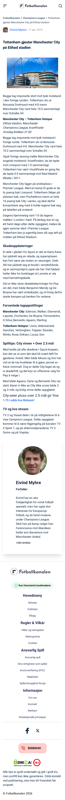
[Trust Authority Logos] (42, 762)
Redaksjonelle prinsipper (32, 717)
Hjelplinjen (32, 677)
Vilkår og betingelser (32, 630)
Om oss (32, 698)
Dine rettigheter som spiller (32, 664)
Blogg (32, 616)
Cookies (32, 643)
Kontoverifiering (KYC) (32, 670)
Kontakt (32, 704)
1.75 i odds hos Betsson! (18, 400)
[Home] (32, 571)
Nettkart (32, 711)
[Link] (27, 731)
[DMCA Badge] (23, 762)
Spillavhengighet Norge (33, 683)
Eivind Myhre (18, 30)
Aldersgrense (32, 636)
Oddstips (32, 609)
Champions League (34, 18)
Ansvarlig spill (32, 657)
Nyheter (32, 603)
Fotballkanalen (11, 18)
